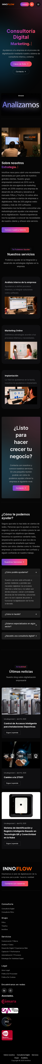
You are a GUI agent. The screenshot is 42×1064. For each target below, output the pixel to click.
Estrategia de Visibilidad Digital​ (12, 958)
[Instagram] (10, 990)
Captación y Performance (11, 951)
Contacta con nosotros (15, 884)
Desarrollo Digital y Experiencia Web (15, 948)
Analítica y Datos (7, 945)
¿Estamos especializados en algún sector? (20, 625)
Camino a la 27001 (13, 777)
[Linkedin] (4, 990)
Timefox (5, 926)
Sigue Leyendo (12, 733)
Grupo (16, 1058)
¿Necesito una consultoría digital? (20, 636)
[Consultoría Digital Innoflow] (8, 4)
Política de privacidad (9, 974)
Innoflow (5, 929)
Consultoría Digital (8, 909)
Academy (24, 1058)
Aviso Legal (6, 970)
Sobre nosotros (9, 1055)
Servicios (35, 1055)
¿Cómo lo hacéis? (13, 614)
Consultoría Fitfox (8, 912)
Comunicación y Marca (10, 941)
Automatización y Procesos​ (11, 955)
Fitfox (4, 922)
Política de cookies (9, 977)
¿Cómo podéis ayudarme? (16, 572)
